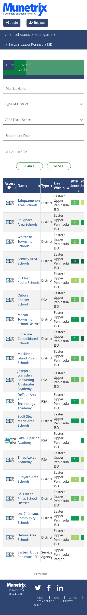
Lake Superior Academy (28, 440)
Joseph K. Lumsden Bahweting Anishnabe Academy (26, 380)
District (46, 203)
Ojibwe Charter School (23, 299)
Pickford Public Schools (29, 280)
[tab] (8, 67)
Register (39, 23)
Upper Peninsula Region (61, 554)
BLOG (57, 597)
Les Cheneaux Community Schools (28, 518)
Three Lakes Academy (27, 459)
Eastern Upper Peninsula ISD (61, 203)
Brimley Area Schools (27, 261)
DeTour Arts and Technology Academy (27, 401)
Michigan (42, 35)
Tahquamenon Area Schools (29, 202)
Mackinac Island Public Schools (27, 358)
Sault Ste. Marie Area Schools (26, 421)
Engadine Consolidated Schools (28, 338)
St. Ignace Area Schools (27, 222)
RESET (59, 166)
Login (13, 23)
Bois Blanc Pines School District (27, 498)
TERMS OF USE (46, 601)
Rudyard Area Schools (28, 479)
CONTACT (74, 597)
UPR (57, 35)
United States (19, 35)
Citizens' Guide (22, 67)
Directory (10, 65)
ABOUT (41, 597)
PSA (44, 300)
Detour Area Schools (27, 537)
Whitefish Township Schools (25, 241)
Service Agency (46, 554)
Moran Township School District (29, 319)
